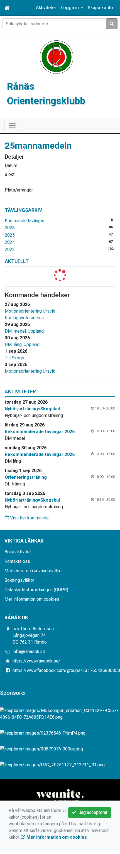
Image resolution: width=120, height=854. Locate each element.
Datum (11, 165)
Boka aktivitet (17, 551)
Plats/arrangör (19, 190)
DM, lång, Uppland (22, 344)
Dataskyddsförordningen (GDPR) (36, 589)
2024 (10, 242)
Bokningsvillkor (19, 580)
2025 (10, 235)
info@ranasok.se (29, 651)
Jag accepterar (91, 812)
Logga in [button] (70, 7)
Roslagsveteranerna (24, 317)
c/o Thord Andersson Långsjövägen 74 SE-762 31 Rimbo (33, 635)
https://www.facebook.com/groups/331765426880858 (66, 670)
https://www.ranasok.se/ (36, 661)
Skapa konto (100, 7)
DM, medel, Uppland (24, 331)
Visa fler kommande (29, 518)
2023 (10, 249)
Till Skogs (14, 357)
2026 (10, 227)
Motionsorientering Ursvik (30, 311)
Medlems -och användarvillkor (33, 570)
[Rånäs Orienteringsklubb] (56, 56)
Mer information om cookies (31, 599)
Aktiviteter (46, 7)
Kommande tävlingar (24, 220)
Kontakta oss (17, 561)
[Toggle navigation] (12, 125)
